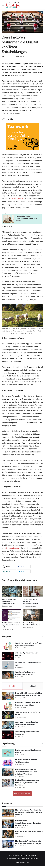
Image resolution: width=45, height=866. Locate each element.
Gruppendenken (12, 548)
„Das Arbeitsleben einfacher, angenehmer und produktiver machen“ (11, 625)
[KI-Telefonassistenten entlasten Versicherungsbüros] (8, 763)
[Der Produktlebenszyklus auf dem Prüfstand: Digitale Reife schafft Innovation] (8, 783)
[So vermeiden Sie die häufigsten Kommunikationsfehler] (33, 591)
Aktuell (33, 686)
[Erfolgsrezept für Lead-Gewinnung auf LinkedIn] (8, 753)
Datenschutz (20, 862)
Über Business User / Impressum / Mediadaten (23, 858)
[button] (9, 566)
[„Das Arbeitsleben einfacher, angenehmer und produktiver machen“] (12, 615)
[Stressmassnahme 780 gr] (22, 223)
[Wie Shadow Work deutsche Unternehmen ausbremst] (8, 675)
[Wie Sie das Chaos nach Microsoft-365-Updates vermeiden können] (8, 646)
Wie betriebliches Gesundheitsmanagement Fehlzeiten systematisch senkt (28, 823)
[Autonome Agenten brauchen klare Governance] (8, 656)
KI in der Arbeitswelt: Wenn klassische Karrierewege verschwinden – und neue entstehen (28, 812)
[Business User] (12, 5)
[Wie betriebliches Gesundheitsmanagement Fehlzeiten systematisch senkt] (8, 823)
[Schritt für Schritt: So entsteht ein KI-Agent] (8, 665)
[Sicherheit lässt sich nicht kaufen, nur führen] (8, 715)
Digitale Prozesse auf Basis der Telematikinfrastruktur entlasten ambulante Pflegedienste (26, 771)
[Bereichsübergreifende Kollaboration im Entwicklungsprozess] (12, 591)
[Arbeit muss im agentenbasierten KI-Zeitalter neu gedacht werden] (8, 725)
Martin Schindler (8, 57)
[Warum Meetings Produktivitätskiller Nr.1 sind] (33, 615)
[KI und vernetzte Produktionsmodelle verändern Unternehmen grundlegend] (8, 844)
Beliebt (12, 686)
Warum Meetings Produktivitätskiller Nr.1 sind (32, 624)
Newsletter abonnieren (22, 793)
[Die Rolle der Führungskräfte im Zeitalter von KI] (8, 834)
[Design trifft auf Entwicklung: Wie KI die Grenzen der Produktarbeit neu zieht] (8, 696)
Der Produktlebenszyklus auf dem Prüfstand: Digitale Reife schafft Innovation (27, 782)
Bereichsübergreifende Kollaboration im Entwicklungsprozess (9, 601)
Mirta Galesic (17, 199)
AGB (27, 862)
